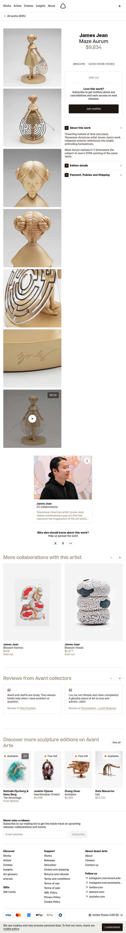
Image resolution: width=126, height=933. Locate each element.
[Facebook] (63, 543)
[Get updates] (87, 461)
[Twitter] (55, 543)
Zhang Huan (72, 791)
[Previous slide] (111, 557)
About (51, 5)
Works (7, 5)
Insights (40, 5)
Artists (17, 5)
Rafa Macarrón (104, 791)
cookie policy (11, 928)
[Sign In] (119, 6)
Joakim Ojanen (43, 791)
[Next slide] (119, 557)
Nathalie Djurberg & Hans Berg (16, 793)
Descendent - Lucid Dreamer (98, 708)
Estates (28, 5)
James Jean (94, 35)
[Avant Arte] (63, 6)
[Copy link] (70, 543)
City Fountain (28, 708)
